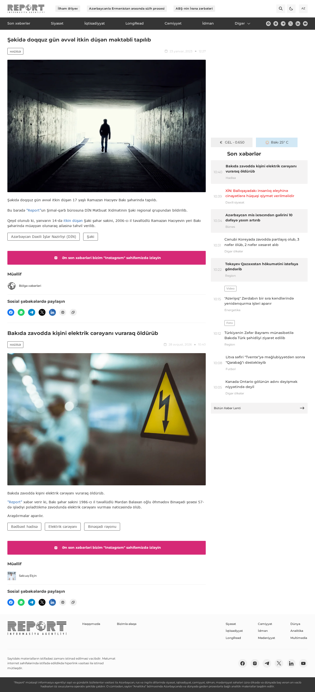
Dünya (295, 624)
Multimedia (298, 638)
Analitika (296, 631)
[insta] (275, 23)
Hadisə (15, 51)
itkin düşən (73, 220)
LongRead (233, 638)
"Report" (33, 210)
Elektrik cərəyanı (62, 526)
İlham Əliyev (68, 8)
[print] (62, 312)
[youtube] (305, 23)
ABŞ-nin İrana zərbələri (194, 8)
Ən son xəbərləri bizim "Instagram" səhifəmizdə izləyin (111, 258)
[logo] (26, 8)
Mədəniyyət (266, 638)
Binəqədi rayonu (102, 526)
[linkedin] (298, 23)
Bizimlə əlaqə (126, 624)
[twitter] (290, 23)
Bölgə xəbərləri (30, 286)
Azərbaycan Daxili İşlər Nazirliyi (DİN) (43, 236)
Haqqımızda (91, 624)
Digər (240, 23)
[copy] (73, 312)
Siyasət (231, 624)
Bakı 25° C (279, 142)
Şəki (90, 236)
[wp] (21, 312)
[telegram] (283, 23)
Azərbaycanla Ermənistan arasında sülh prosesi (126, 8)
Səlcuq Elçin (28, 575)
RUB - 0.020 (234, 142)
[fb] (268, 23)
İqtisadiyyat (234, 631)
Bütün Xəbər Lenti (227, 408)
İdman (263, 631)
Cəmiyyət (265, 624)
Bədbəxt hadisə (24, 526)
